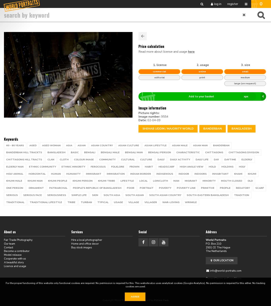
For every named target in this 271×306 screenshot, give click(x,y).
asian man (200, 145)
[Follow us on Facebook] (143, 242)
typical (103, 202)
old (250, 181)
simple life (79, 195)
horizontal (37, 174)
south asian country (165, 195)
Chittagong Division (244, 152)
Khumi (252, 174)
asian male (180, 145)
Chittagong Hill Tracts (24, 159)
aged (33, 145)
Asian (82, 145)
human (56, 174)
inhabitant (220, 174)
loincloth (160, 181)
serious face (32, 195)
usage (118, 202)
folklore (117, 166)
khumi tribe (106, 181)
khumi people (57, 181)
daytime (230, 159)
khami (238, 174)
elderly (246, 159)
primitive (207, 188)
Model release (13, 255)
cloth (64, 159)
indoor (184, 174)
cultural (128, 159)
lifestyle (127, 181)
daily (161, 159)
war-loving (171, 202)
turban (86, 202)
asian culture (128, 145)
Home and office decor (85, 244)
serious (12, 195)
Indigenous (164, 174)
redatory (243, 188)
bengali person (159, 152)
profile (225, 188)
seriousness (56, 195)
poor (130, 188)
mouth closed (231, 181)
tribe (71, 202)
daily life (202, 159)
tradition (241, 195)
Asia (69, 145)
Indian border (140, 174)
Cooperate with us (15, 258)
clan (50, 159)
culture (146, 159)
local (143, 181)
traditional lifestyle (46, 202)
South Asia (112, 195)
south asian (134, 195)
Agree (135, 296)
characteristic (188, 152)
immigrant (93, 174)
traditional (15, 202)
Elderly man (15, 166)
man (176, 181)
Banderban (212, 129)
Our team (9, 244)
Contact (8, 247)
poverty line (186, 188)
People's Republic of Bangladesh (97, 188)
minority (209, 181)
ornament (36, 188)
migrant (191, 181)
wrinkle (191, 202)
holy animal (14, 174)
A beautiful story (14, 262)
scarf (259, 188)
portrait (147, 188)
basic (75, 152)
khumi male (14, 181)
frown (134, 166)
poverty (165, 188)
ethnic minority (73, 166)
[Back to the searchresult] (142, 36)
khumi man (35, 181)
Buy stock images (81, 247)
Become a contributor (17, 251)
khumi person (83, 181)
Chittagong (214, 152)
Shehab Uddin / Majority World (168, 129)
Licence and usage (15, 266)
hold (212, 166)
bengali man (134, 152)
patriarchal (58, 188)
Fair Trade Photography (18, 240)
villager (150, 202)
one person (14, 188)
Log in (217, 4)
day (216, 159)
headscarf (166, 166)
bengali (89, 152)
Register (232, 4)
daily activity (180, 159)
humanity (73, 174)
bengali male (110, 152)
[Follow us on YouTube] (163, 242)
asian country (102, 145)
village (133, 202)
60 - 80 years (15, 145)
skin (95, 195)
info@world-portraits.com (225, 271)
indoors (200, 174)
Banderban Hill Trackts (24, 152)
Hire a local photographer (86, 240)
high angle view (191, 166)
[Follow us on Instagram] (153, 242)
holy (242, 166)
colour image (84, 159)
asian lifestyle (155, 145)
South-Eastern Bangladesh (208, 195)
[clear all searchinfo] (244, 15)
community (107, 159)
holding (227, 166)
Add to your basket (226, 96)
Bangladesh (242, 129)
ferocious (98, 166)
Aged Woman (51, 145)
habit (149, 166)
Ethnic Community (42, 166)
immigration (116, 174)
